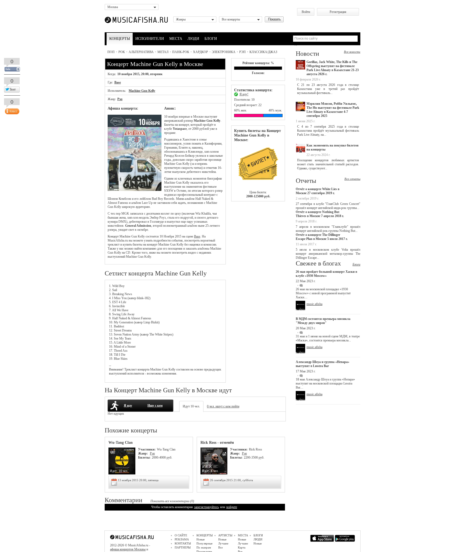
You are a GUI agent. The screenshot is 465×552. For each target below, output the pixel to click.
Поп (111, 52)
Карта (241, 547)
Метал (162, 52)
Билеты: (144, 457)
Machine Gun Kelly (142, 91)
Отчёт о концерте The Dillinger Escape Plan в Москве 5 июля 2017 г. (322, 237)
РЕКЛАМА (182, 539)
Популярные (204, 543)
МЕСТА (175, 39)
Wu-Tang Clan (120, 443)
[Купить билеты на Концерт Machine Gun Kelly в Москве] (258, 166)
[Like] (11, 110)
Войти (306, 12)
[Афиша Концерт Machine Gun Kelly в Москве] (134, 190)
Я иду (128, 405)
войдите (231, 507)
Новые (200, 539)
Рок (121, 52)
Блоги (356, 264)
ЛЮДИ (193, 39)
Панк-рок (180, 52)
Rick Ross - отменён (217, 443)
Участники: (147, 449)
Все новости (352, 51)
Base (117, 82)
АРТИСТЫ (225, 535)
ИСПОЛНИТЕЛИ (149, 39)
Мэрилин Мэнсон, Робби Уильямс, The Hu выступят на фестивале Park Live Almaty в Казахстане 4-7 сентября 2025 (333, 110)
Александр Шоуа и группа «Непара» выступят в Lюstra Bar (322, 364)
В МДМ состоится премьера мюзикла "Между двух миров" (323, 321)
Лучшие (223, 543)
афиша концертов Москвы (128, 549)
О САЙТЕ (181, 535)
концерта (143, 369)
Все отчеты (352, 178)
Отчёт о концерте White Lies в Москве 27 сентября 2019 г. (317, 191)
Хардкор (200, 52)
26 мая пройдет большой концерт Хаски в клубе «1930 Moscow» (326, 274)
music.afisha (314, 304)
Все (220, 547)
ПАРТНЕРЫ (183, 547)
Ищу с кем (155, 405)
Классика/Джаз (263, 52)
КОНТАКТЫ (183, 543)
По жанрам (203, 547)
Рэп (242, 52)
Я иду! (243, 94)
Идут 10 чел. (191, 406)
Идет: (113, 471)
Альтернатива (141, 52)
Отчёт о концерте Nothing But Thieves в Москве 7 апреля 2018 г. (320, 214)
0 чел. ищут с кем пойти (223, 406)
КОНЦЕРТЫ (119, 39)
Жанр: (143, 453)
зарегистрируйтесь (206, 507)
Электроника (223, 52)
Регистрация (338, 12)
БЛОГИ (211, 39)
